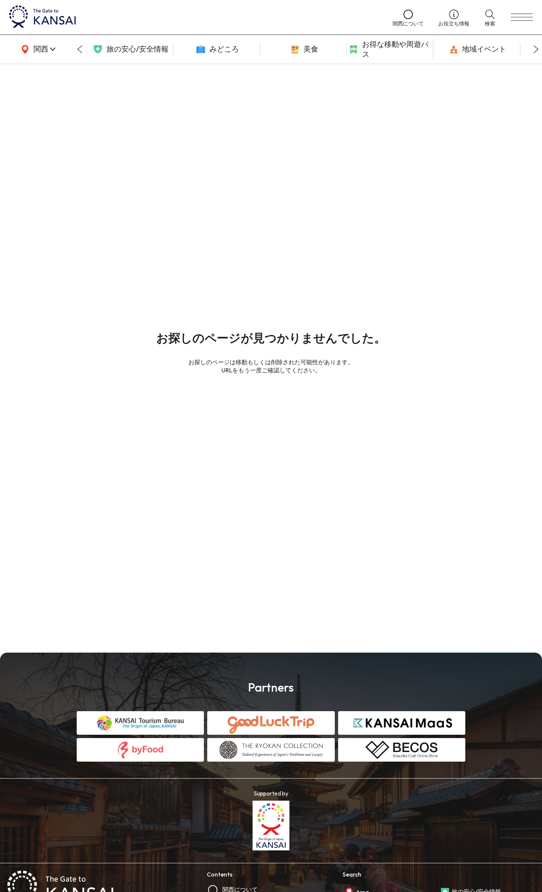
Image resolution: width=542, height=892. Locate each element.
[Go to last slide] (80, 49)
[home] (193, 17)
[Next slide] (536, 49)
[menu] (522, 17)
